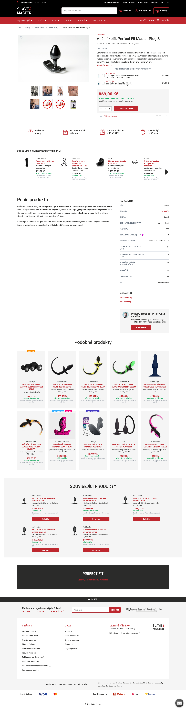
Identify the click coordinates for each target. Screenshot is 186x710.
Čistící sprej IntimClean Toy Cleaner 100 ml (123, 75)
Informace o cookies (30, 670)
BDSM (54, 20)
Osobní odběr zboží (30, 636)
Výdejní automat (29, 640)
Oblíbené (126, 10)
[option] (39, 167)
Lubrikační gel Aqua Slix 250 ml (118, 83)
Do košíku (45, 519)
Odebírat (114, 610)
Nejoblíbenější (23, 20)
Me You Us (110, 81)
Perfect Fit (101, 35)
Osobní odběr (143, 2)
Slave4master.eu (72, 640)
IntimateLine (110, 74)
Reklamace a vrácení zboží (33, 657)
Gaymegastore (71, 649)
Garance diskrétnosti (111, 2)
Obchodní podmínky (30, 661)
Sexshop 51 (69, 644)
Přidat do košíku (126, 109)
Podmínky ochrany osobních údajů (36, 666)
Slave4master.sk (72, 636)
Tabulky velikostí (29, 653)
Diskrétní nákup (28, 644)
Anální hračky (39, 28)
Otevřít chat (141, 327)
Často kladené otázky (31, 649)
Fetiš (67, 20)
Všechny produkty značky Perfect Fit (93, 580)
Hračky (40, 20)
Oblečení (81, 20)
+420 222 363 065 (26, 2)
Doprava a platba (129, 2)
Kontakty (154, 2)
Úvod (19, 28)
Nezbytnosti (97, 20)
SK (162, 2)
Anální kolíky (53, 28)
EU (168, 2)
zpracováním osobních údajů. (146, 611)
